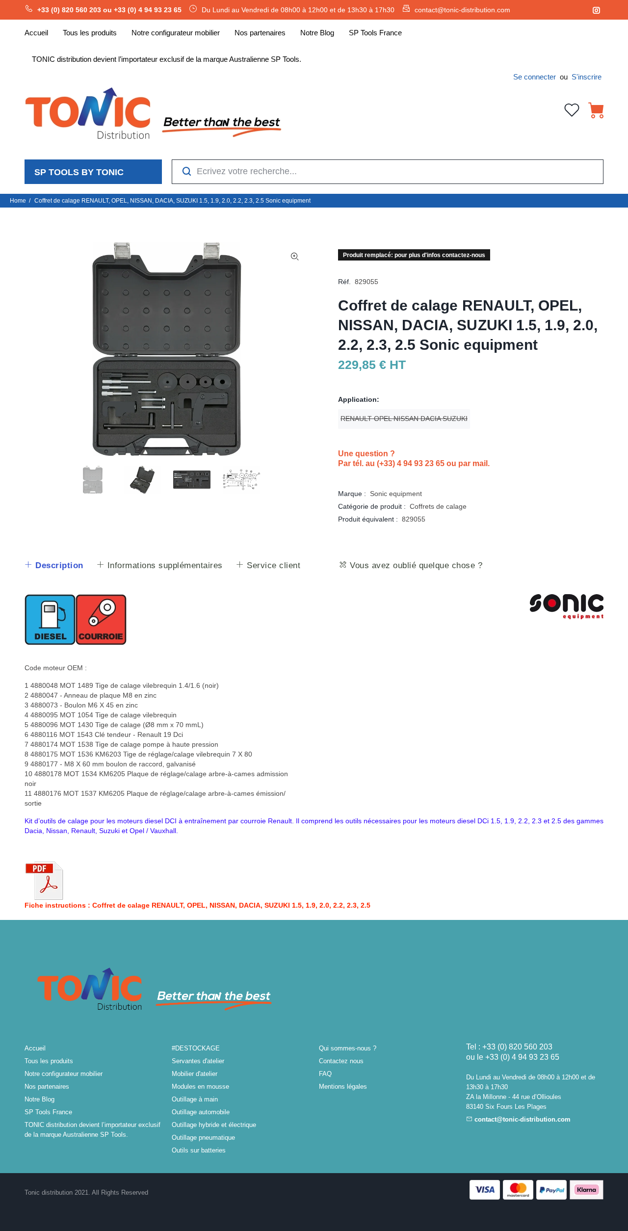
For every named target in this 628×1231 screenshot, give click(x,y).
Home (18, 200)
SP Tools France (48, 1112)
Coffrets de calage (438, 506)
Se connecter (534, 77)
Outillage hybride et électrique (214, 1124)
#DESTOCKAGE (196, 1048)
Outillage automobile (201, 1112)
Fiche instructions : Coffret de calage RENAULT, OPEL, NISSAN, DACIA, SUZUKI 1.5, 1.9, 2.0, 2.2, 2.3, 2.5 (197, 905)
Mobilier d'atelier (194, 1073)
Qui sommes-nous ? (347, 1048)
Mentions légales (343, 1086)
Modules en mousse (200, 1086)
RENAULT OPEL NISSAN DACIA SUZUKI (404, 418)
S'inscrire (587, 77)
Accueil (35, 1048)
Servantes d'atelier (198, 1061)
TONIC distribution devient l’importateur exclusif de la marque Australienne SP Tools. (92, 1129)
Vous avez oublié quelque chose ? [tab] (415, 565)
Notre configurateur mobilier (64, 1073)
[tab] (54, 566)
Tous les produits (49, 1061)
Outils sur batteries (199, 1150)
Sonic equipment (396, 494)
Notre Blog (39, 1099)
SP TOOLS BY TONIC (79, 172)
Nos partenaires (47, 1086)
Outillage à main (195, 1099)
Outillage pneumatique (203, 1137)
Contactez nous (341, 1061)
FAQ (325, 1073)
